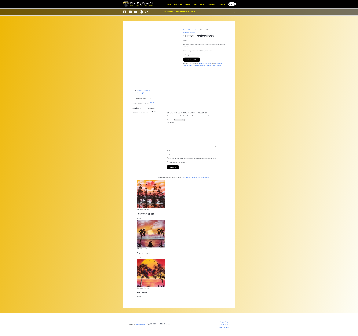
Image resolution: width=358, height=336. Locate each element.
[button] (233, 12)
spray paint (192, 65)
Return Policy (224, 324)
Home (169, 4)
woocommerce (140, 324)
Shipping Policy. (224, 327)
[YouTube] (135, 12)
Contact (202, 4)
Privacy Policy (224, 322)
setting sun (218, 63)
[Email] (146, 12)
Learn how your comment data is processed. (195, 177)
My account (211, 4)
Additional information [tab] (143, 90)
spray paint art (200, 65)
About (195, 4)
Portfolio (187, 4)
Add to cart (191, 59)
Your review (171, 122)
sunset (214, 65)
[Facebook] (124, 12)
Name (169, 150)
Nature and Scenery (194, 30)
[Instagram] (130, 12)
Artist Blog (221, 4)
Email (169, 154)
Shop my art (178, 4)
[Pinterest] (141, 12)
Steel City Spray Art (141, 3)
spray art (185, 65)
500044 (152, 102)
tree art (219, 65)
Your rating (170, 120)
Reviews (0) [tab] (140, 93)
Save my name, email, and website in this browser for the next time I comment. (192, 158)
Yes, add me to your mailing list (177, 162)
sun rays (208, 65)
